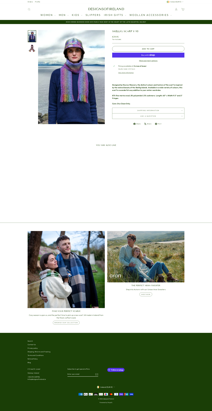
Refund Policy (33, 359)
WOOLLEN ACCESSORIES (149, 15)
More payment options (148, 61)
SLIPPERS (93, 15)
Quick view (46, 202)
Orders (30, 2)
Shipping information (148, 110)
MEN (63, 15)
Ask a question (148, 116)
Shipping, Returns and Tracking (39, 352)
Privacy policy (33, 348)
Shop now (145, 294)
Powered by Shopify (106, 402)
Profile (37, 2)
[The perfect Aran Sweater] (145, 256)
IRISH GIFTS (114, 15)
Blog (29, 362)
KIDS (76, 15)
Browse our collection (66, 322)
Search (30, 341)
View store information (126, 73)
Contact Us (32, 345)
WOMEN (47, 15)
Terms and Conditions (36, 355)
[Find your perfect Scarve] (66, 269)
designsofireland (106, 9)
